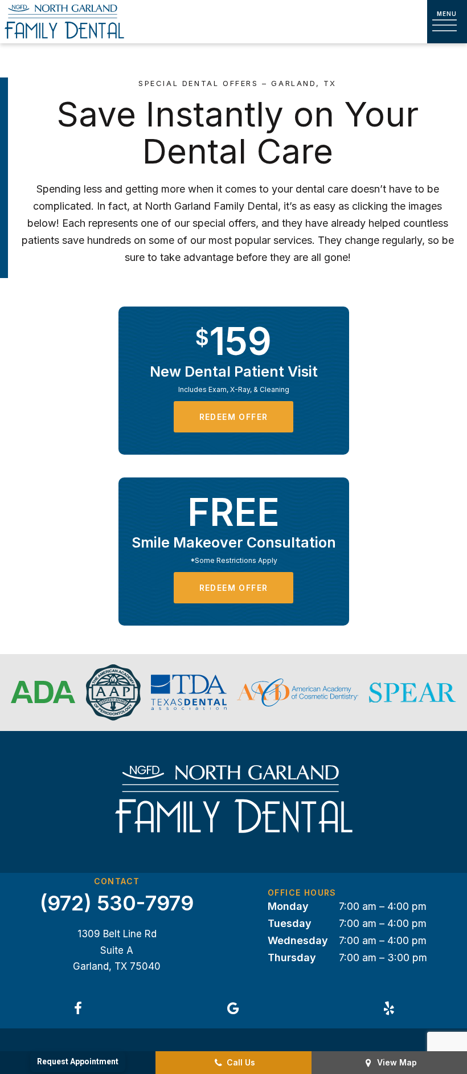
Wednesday (298, 940)
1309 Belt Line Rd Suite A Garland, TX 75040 (117, 950)
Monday (288, 906)
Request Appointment (77, 1061)
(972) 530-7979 (117, 903)
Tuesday (290, 923)
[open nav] (447, 22)
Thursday (292, 957)
